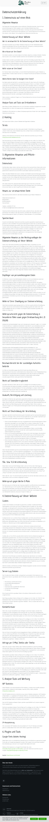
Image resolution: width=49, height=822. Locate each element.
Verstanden (34, 818)
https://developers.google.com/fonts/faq (12, 748)
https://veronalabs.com (8, 691)
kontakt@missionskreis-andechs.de (29, 814)
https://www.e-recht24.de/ (13, 755)
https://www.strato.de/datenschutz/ (11, 137)
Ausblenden (42, 818)
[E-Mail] (3, 781)
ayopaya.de (5, 797)
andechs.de (5, 801)
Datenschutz (5, 790)
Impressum (5, 788)
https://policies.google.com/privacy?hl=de (17, 750)
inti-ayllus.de (5, 799)
